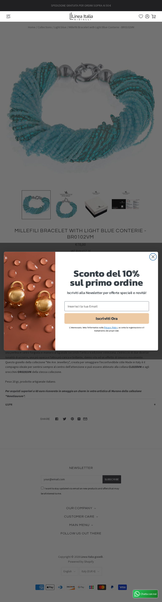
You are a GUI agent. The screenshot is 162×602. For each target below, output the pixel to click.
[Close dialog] (153, 256)
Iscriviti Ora (106, 318)
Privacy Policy (110, 327)
